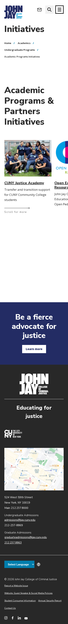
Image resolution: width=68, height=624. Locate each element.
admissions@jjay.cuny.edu (19, 520)
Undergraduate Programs (19, 49)
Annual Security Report (49, 600)
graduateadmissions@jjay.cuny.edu (25, 537)
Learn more (34, 349)
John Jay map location (34, 469)
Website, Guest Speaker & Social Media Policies (28, 593)
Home (7, 43)
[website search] (49, 9)
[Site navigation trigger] (59, 9)
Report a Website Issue (16, 585)
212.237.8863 (13, 542)
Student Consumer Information (20, 600)
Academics (24, 43)
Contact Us (10, 608)
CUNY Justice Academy (24, 183)
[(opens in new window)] (13, 437)
